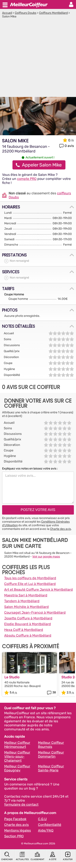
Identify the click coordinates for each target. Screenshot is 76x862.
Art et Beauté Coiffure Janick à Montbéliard (38, 589)
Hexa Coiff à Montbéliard (23, 630)
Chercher (7, 859)
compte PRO (27, 179)
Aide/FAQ (45, 830)
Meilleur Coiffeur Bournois (51, 745)
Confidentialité (49, 825)
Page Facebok (15, 819)
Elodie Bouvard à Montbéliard (27, 624)
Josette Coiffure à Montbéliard (28, 618)
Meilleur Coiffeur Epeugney (17, 768)
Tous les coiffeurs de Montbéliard (30, 578)
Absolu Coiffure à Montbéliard (27, 635)
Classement (37, 859)
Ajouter (68, 859)
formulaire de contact (21, 804)
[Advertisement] (38, 58)
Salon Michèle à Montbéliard (26, 607)
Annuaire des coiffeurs (29, 4)
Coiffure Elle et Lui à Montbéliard (30, 584)
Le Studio (11, 677)
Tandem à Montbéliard (21, 601)
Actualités (22, 859)
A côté (52, 859)
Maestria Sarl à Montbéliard (25, 595)
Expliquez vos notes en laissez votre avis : (30, 468)
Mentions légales (17, 830)
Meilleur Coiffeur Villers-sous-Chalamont (17, 756)
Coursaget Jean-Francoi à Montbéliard (35, 612)
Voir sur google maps (46, 556)
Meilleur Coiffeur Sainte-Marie (51, 768)
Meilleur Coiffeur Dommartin (51, 754)
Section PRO (14, 836)
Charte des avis (60, 529)
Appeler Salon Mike (42, 165)
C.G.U (42, 819)
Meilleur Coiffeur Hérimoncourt (17, 745)
